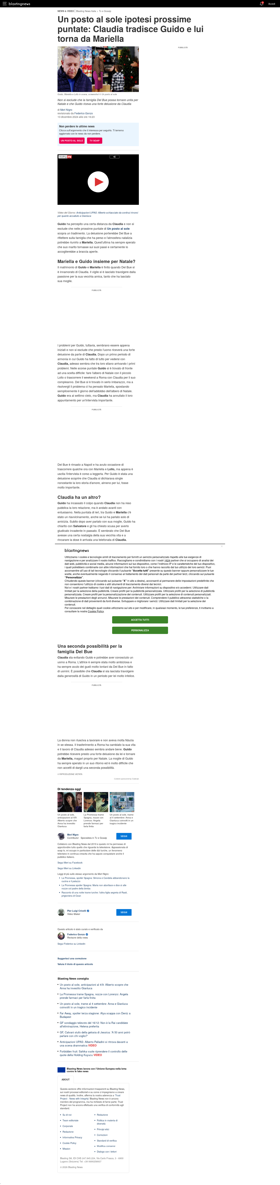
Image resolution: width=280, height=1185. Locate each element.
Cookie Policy (96, 611)
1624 (167, 560)
